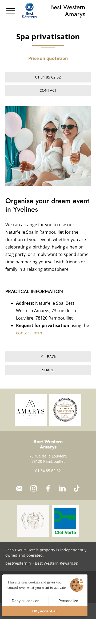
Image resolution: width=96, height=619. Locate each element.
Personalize (68, 601)
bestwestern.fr (18, 563)
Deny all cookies (25, 601)
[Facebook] (48, 488)
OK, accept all (45, 611)
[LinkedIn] (62, 488)
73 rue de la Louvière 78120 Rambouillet (48, 459)
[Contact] (19, 488)
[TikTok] (77, 488)
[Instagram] (33, 488)
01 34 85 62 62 (48, 470)
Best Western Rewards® (56, 563)
